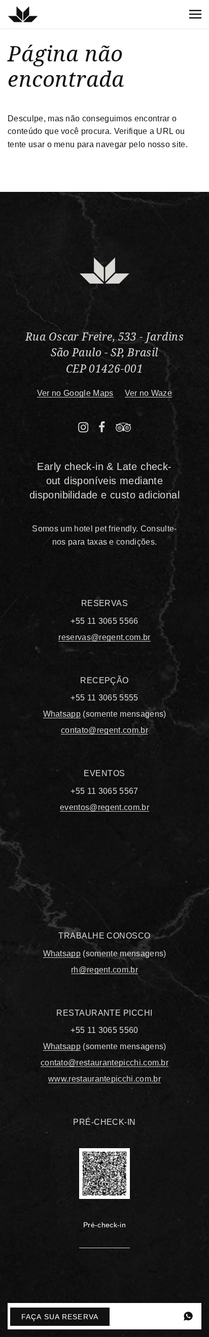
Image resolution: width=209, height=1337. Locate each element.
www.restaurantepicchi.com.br (104, 1079)
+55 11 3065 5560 (104, 1030)
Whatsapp (62, 714)
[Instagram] (83, 429)
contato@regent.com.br (104, 730)
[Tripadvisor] (123, 429)
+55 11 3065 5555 (104, 697)
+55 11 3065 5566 (104, 621)
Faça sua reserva (59, 1317)
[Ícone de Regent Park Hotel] (23, 14)
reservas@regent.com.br (104, 637)
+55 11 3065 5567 (104, 791)
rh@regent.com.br (104, 969)
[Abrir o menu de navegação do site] (195, 14)
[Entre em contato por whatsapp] (188, 1316)
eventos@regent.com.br (104, 807)
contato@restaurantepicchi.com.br (104, 1062)
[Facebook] (102, 429)
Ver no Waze (148, 393)
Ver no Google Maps (75, 393)
